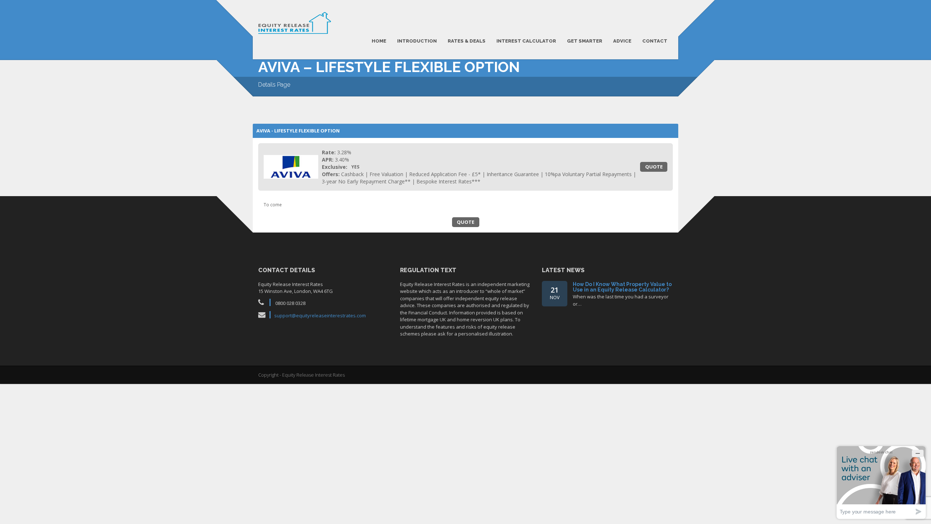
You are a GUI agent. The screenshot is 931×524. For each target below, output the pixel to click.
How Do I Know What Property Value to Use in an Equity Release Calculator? (622, 287)
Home (379, 41)
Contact (654, 41)
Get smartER (584, 41)
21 (555, 293)
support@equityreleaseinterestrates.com (320, 315)
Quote (654, 166)
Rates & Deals (467, 41)
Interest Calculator (526, 41)
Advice (622, 41)
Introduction (417, 41)
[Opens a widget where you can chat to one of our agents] (881, 482)
